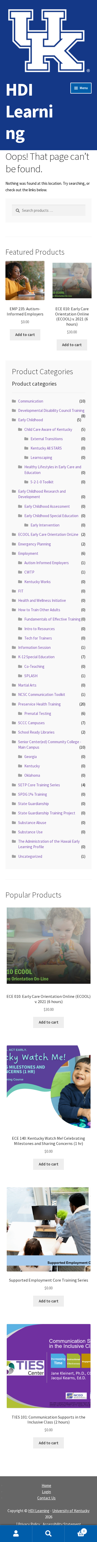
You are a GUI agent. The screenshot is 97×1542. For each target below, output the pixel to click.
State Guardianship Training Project (46, 812)
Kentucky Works (37, 581)
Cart (75, 1529)
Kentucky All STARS (46, 448)
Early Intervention (45, 525)
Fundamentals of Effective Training (52, 619)
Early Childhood (30, 419)
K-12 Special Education (36, 656)
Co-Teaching (34, 666)
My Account (16, 1533)
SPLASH (31, 675)
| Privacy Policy (28, 1524)
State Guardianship (33, 803)
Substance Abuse (32, 822)
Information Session (34, 647)
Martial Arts (27, 685)
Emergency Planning (34, 544)
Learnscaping (41, 457)
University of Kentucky (70, 1510)
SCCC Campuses (31, 722)
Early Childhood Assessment (47, 506)
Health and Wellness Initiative (42, 600)
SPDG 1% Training (32, 794)
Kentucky (32, 765)
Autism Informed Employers (46, 562)
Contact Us (46, 1497)
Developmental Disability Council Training (51, 410)
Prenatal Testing (37, 713)
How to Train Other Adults (39, 609)
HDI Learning (29, 111)
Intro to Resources (39, 628)
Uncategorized (30, 856)
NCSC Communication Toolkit (41, 694)
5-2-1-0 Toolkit (42, 481)
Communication (30, 401)
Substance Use (30, 831)
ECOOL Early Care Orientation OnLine (48, 534)
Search (48, 1533)
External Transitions (47, 438)
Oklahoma (32, 775)
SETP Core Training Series (39, 784)
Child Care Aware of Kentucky (48, 429)
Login (46, 1491)
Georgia (30, 756)
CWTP (29, 572)
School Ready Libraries (36, 732)
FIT (21, 591)
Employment (28, 553)
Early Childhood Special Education (51, 515)
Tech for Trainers (38, 638)
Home (46, 1485)
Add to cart (25, 334)
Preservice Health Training (39, 704)
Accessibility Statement (62, 1524)
